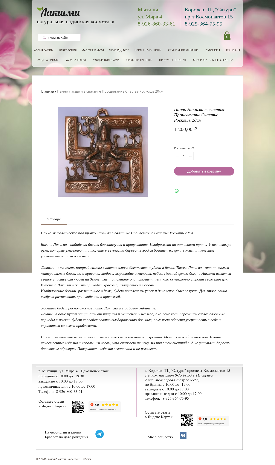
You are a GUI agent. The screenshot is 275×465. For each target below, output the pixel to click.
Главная (47, 91)
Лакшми (60, 12)
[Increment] (190, 156)
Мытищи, (148, 9)
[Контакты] (183, 435)
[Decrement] (177, 156)
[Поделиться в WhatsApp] (176, 191)
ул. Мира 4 (150, 17)
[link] (54, 218)
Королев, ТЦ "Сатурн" (210, 9)
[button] (227, 35)
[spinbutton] (184, 156)
